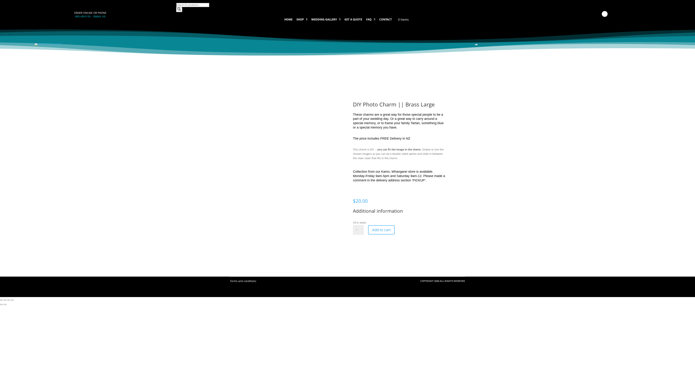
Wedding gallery (324, 19)
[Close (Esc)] (12, 300)
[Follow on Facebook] (605, 14)
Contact (385, 19)
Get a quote (353, 19)
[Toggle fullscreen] (5, 300)
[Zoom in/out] (1, 300)
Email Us (99, 16)
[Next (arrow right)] (5, 304)
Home (288, 19)
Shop (300, 19)
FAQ (369, 19)
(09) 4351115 (82, 16)
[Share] (8, 300)
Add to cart (381, 229)
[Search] (179, 9)
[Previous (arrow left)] (1, 304)
